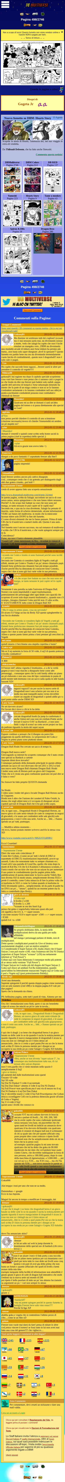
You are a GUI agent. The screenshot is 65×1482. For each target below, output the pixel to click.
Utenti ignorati (12, 1455)
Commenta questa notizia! (49, 154)
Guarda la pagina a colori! (44, 89)
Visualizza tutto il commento (32, 547)
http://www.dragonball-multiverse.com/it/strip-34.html (27, 494)
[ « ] (35, 14)
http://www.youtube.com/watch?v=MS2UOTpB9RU (26, 838)
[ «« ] (22, 14)
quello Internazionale (31, 1439)
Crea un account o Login (13, 1413)
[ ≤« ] (27, 14)
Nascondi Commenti (32, 310)
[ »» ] (40, 25)
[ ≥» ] (34, 25)
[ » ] (27, 25)
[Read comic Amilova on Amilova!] (45, 104)
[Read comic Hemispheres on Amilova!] (40, 104)
